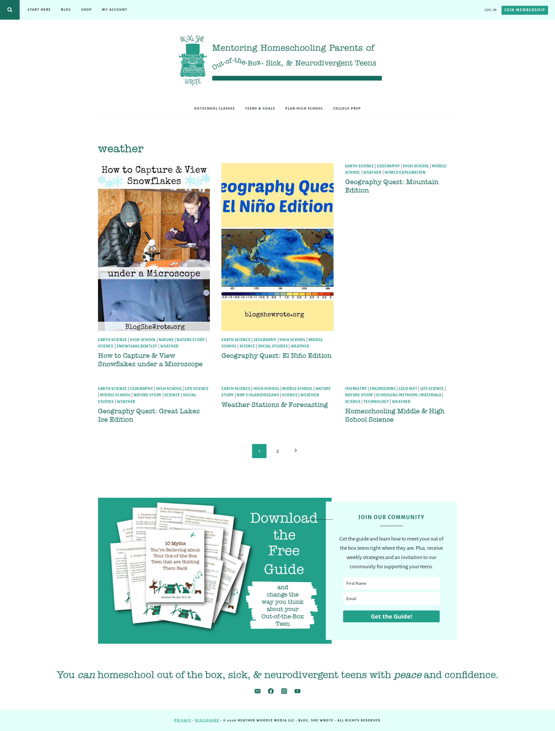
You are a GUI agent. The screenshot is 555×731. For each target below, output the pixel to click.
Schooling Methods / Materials (408, 395)
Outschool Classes (214, 108)
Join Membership (524, 10)
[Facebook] (271, 691)
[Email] (257, 691)
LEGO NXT (408, 389)
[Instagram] (284, 691)
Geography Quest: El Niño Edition (276, 355)
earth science (112, 340)
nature (166, 340)
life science (196, 389)
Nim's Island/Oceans (258, 395)
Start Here (39, 9)
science (106, 346)
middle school (115, 395)
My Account (114, 9)
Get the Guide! (391, 616)
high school (143, 340)
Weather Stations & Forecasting (274, 405)
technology (376, 402)
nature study (191, 340)
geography (265, 340)
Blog (66, 9)
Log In (491, 10)
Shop (86, 9)
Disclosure (207, 720)
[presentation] (154, 247)
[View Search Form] (10, 10)
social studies (273, 346)
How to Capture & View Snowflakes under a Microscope (150, 359)
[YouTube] (297, 691)
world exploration (405, 173)
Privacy (182, 720)
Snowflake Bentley (136, 346)
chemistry (356, 389)
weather (169, 346)
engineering (383, 389)
